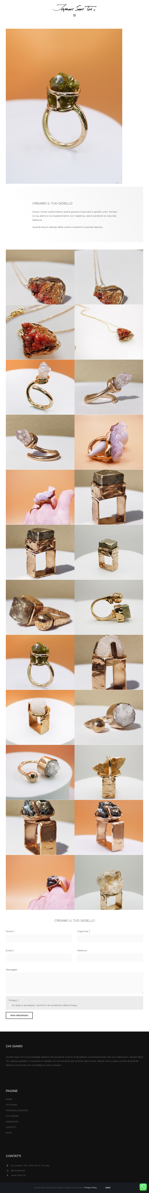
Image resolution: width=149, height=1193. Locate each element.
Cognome (83, 931)
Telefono (82, 950)
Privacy (14, 1000)
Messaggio (11, 969)
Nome (10, 931)
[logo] (74, 5)
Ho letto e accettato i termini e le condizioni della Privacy (44, 1005)
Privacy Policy (90, 1187)
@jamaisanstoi (18, 1170)
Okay (107, 1187)
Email (10, 950)
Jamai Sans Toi (18, 1175)
